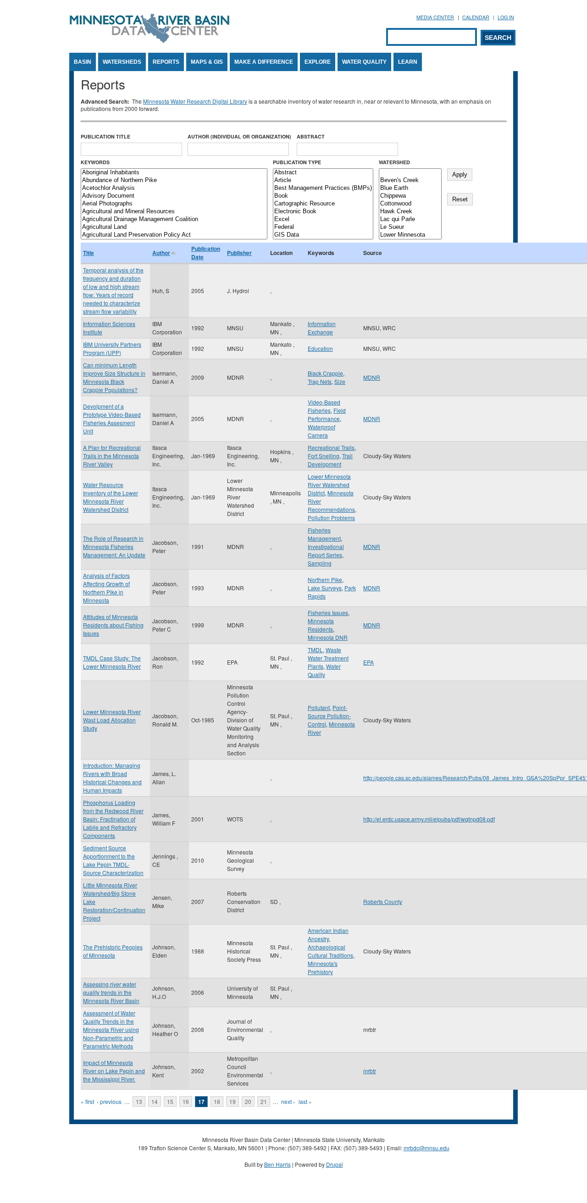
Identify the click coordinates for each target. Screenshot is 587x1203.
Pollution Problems (331, 517)
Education (320, 348)
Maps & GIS (207, 62)
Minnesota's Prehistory (323, 967)
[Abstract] (323, 173)
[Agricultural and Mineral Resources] (174, 212)
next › (288, 1101)
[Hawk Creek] (410, 212)
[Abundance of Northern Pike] (174, 180)
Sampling (320, 563)
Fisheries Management (324, 534)
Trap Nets (320, 381)
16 (186, 1101)
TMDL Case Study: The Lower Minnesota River (112, 662)
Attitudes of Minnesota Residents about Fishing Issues (113, 625)
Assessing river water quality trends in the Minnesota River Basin (111, 992)
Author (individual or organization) (239, 136)
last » (305, 1101)
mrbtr (369, 1071)
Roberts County (382, 901)
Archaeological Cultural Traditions (330, 951)
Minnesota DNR (328, 637)
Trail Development (330, 460)
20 (248, 1101)
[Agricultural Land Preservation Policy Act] (174, 235)
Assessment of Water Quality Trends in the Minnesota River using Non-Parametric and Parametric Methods (111, 1029)
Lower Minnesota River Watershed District (329, 484)
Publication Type (297, 162)
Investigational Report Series (326, 551)
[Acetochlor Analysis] (174, 188)
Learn (407, 62)
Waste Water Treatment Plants (328, 658)
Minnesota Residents (321, 625)
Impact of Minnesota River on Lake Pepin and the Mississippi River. (114, 1071)
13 (139, 1101)
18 (217, 1101)
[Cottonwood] (410, 204)
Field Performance (327, 414)
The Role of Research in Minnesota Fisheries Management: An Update (114, 546)
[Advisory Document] (174, 196)
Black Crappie (325, 373)
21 (263, 1101)
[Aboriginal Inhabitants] (174, 173)
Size (339, 381)
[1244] (410, 173)
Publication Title (105, 136)
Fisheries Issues (328, 612)
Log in (506, 17)
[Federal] (323, 227)
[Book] (323, 196)
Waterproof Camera (321, 431)
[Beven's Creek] (410, 180)
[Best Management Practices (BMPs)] (323, 188)
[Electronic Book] (323, 212)
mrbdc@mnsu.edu (426, 1148)
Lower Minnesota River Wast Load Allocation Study (112, 720)
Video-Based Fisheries (324, 406)
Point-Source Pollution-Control (329, 716)
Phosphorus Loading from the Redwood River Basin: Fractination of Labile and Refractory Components (113, 818)
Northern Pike (325, 579)
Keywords (95, 162)
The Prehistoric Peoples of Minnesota (113, 951)
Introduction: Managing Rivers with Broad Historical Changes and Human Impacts (112, 777)
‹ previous (109, 1101)
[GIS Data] (323, 235)
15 (170, 1101)
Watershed (394, 162)
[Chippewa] (410, 196)
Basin (82, 62)
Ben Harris (277, 1164)
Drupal (334, 1164)
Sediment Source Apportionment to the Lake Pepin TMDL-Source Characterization (113, 860)
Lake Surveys (325, 588)
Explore (318, 62)
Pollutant (319, 707)
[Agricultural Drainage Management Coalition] (174, 219)
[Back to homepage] (149, 40)
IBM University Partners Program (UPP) (112, 348)
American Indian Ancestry (328, 934)
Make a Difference (263, 62)
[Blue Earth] (410, 188)
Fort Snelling (323, 456)
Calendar (475, 17)
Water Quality (364, 62)
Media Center (435, 17)
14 (154, 1101)
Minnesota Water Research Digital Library (195, 101)
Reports (166, 62)
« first (87, 1101)
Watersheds (122, 62)
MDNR (371, 377)
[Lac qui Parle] (410, 219)
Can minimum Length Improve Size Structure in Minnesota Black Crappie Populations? (114, 377)
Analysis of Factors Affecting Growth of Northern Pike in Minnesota (106, 587)
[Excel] (323, 219)
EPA (368, 662)
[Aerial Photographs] (174, 204)
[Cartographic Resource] (323, 204)
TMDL (315, 650)
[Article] (323, 180)
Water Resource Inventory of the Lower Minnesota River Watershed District (110, 497)
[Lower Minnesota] (410, 235)
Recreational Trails (331, 447)
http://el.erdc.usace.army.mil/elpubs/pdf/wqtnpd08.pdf (429, 819)
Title (88, 253)
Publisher (239, 253)
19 (232, 1101)
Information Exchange (322, 328)
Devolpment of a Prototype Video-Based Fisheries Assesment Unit (112, 418)
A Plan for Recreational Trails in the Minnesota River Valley (112, 456)
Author (161, 253)
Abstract (311, 136)
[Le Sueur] (410, 227)
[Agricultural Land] (174, 227)
